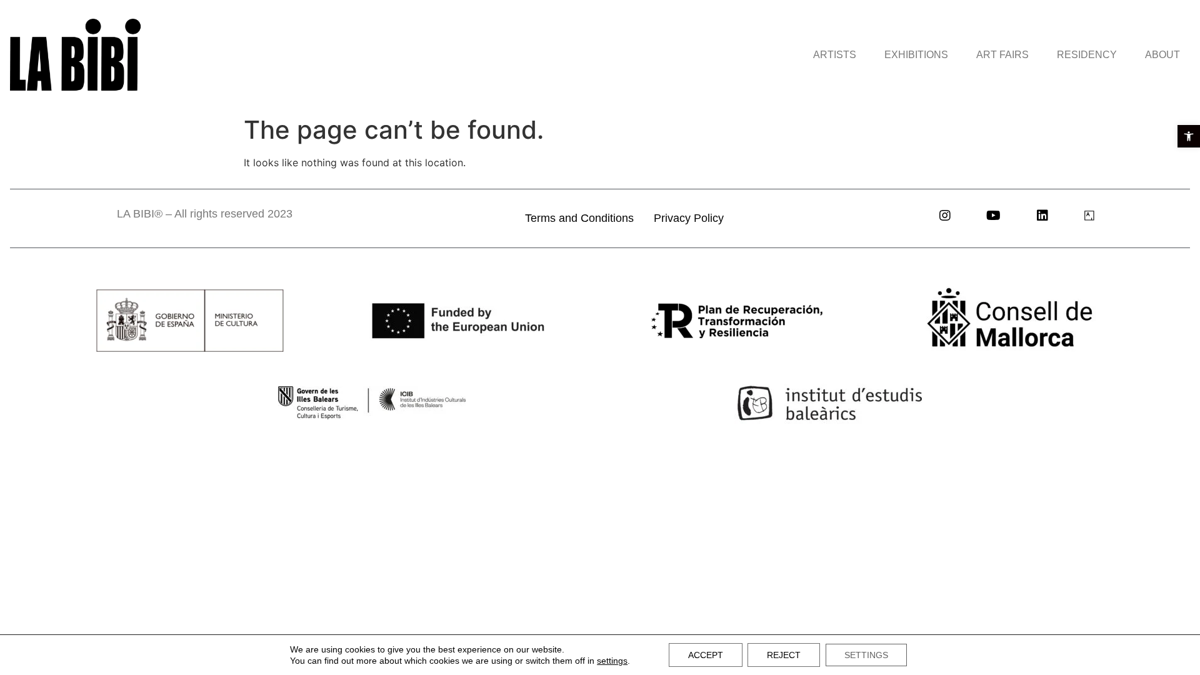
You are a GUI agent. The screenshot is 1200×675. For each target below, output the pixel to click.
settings (612, 661)
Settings (866, 655)
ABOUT (1162, 54)
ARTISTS (834, 54)
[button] (1189, 136)
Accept (705, 655)
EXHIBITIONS (916, 54)
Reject (784, 655)
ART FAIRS (1002, 54)
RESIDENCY (1087, 54)
